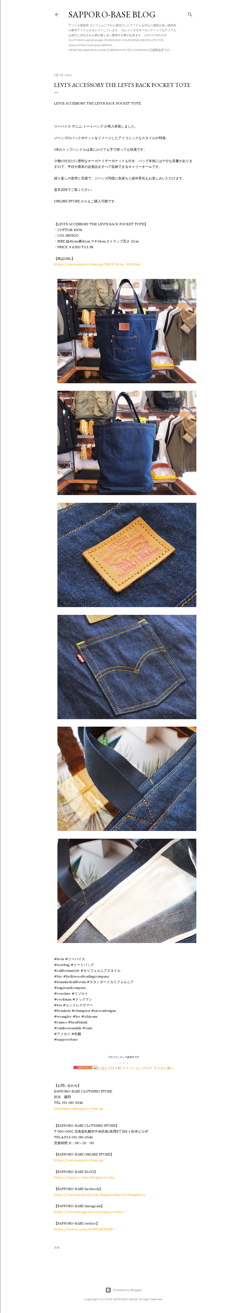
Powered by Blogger (127, 1290)
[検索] (190, 13)
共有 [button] (57, 1247)
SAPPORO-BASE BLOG (112, 14)
